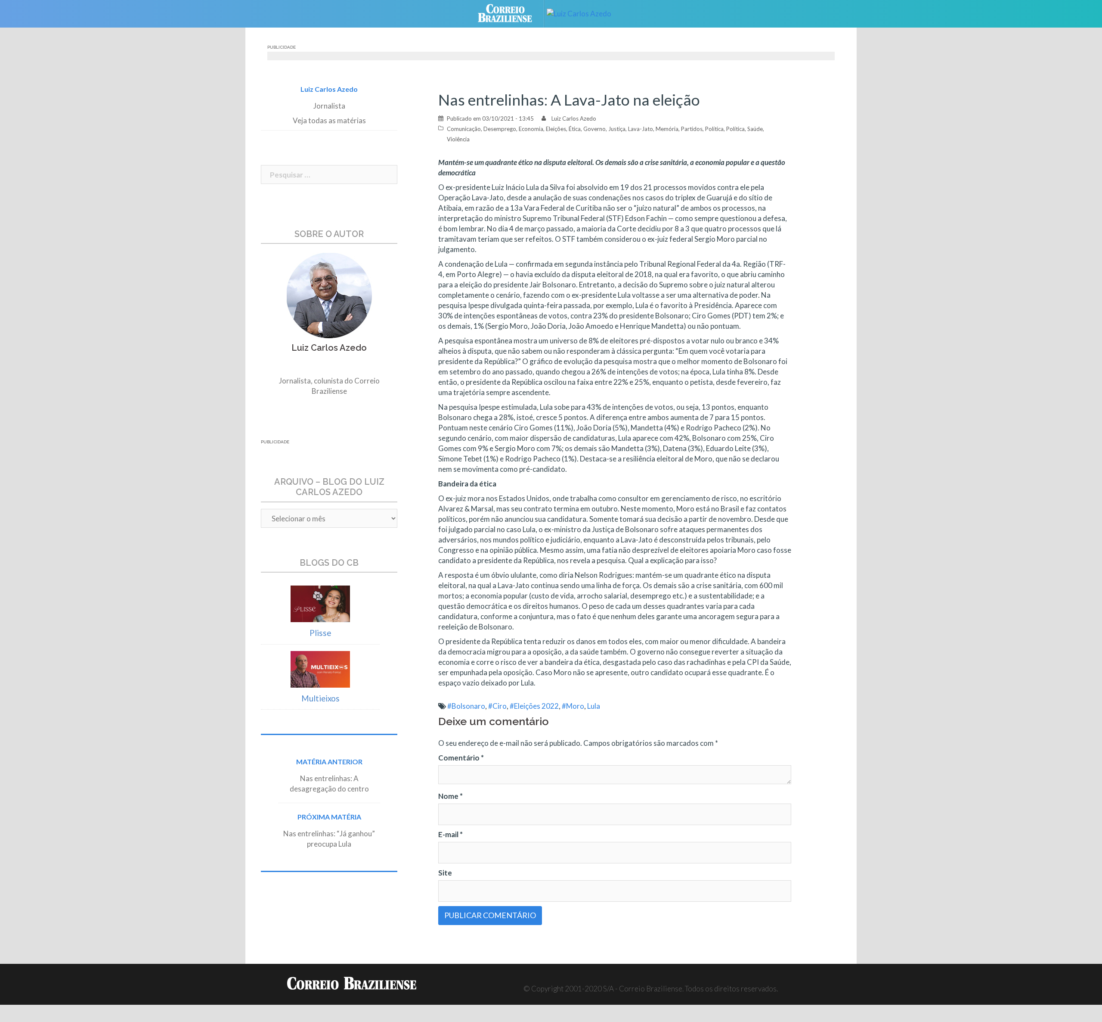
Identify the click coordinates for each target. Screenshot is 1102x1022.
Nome (450, 796)
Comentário (461, 757)
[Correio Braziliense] (511, 12)
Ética (575, 128)
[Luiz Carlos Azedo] (585, 12)
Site (445, 872)
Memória (667, 128)
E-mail (450, 834)
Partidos (692, 128)
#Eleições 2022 (534, 705)
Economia (531, 128)
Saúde (755, 128)
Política (714, 128)
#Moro (573, 705)
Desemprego (499, 128)
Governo (594, 128)
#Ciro (497, 705)
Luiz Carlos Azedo (573, 118)
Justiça (616, 128)
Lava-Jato (640, 128)
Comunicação (464, 128)
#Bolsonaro (466, 705)
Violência (458, 139)
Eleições (556, 128)
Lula (593, 705)
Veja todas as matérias (329, 120)
